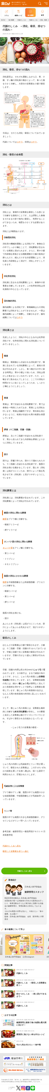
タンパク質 (8, 548)
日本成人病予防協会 (33, 887)
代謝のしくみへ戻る (12, 846)
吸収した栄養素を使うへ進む (16, 851)
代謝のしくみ (21, 20)
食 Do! (3, 20)
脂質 (5, 582)
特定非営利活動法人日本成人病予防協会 (15, 1081)
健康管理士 (26, 1079)
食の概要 (11, 20)
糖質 (5, 519)
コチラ (20, 142)
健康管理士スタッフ (34, 892)
